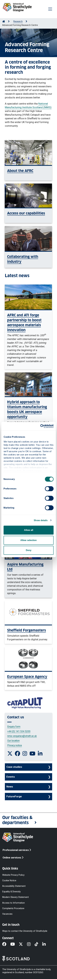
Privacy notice (14, 745)
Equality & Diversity (11, 891)
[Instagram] (31, 944)
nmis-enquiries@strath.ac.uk (22, 736)
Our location (13, 740)
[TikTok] (38, 944)
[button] (28, 820)
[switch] (49, 488)
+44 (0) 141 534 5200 (18, 731)
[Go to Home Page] (3, 21)
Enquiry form (13, 726)
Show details (41, 520)
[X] (23, 944)
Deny (28, 550)
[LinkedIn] (46, 944)
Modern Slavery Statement (15, 897)
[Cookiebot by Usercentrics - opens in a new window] (41, 426)
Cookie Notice (9, 880)
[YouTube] (14, 944)
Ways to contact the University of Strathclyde (24, 931)
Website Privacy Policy (13, 875)
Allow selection (28, 540)
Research (18, 21)
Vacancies (7, 914)
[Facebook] (6, 944)
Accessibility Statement (14, 886)
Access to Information (13, 902)
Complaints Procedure (13, 908)
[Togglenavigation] (50, 9)
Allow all (28, 530)
